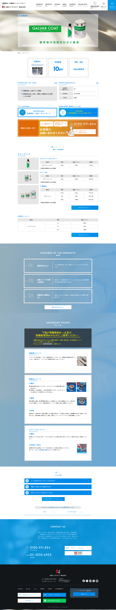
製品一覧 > (28, 588)
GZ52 (44, 511)
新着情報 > (42, 588)
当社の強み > (20, 588)
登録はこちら (84, 594)
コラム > (35, 588)
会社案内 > (50, 588)
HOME (19, 52)
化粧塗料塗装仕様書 (47, 343)
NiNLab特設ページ (29, 600)
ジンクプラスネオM (71, 511)
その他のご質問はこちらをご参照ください (53, 498)
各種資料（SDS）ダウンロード (29, 594)
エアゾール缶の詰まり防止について (43, 449)
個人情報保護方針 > (59, 588)
